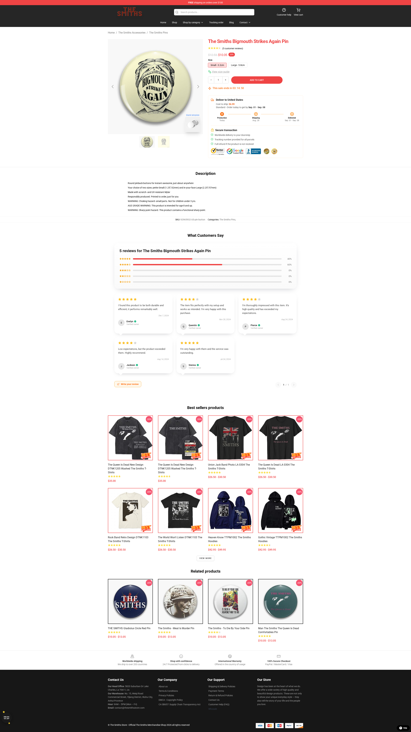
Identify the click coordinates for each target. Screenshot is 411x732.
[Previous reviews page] (278, 385)
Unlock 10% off (6, 717)
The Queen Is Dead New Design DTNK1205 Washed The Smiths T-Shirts (127, 468)
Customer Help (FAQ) (218, 704)
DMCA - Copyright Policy (171, 700)
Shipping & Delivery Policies (221, 686)
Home (111, 32)
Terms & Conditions (168, 691)
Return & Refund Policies (220, 695)
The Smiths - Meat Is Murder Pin (176, 628)
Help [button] (405, 728)
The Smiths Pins (158, 32)
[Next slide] (198, 86)
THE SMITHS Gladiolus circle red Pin (129, 628)
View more (205, 558)
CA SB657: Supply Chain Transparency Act (180, 704)
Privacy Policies (166, 695)
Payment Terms (216, 691)
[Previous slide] (112, 86)
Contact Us (213, 700)
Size (210, 60)
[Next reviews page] (294, 385)
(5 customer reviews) (232, 48)
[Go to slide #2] (163, 142)
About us (163, 686)
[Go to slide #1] (147, 142)
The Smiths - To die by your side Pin (228, 628)
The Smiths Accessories (131, 32)
